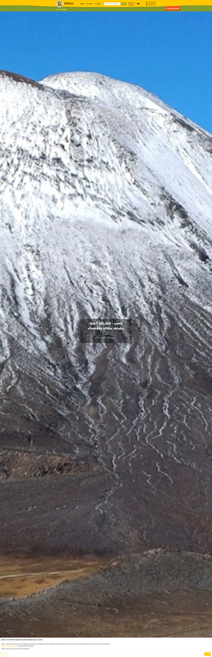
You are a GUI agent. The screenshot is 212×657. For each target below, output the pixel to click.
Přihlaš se (131, 5)
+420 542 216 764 (152, 2)
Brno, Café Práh (101, 338)
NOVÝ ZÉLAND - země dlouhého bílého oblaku (106, 326)
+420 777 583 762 (152, 3)
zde (20, 628)
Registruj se (131, 3)
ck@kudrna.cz (151, 5)
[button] (2, 331)
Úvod (57, 9)
